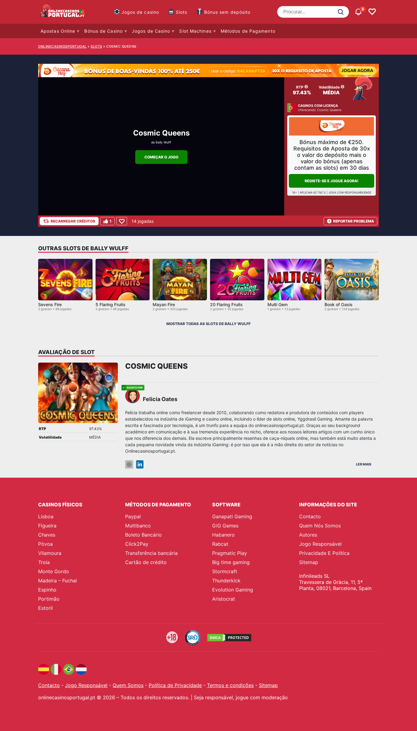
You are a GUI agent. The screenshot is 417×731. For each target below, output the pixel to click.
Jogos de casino (140, 12)
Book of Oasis (339, 304)
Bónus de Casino (103, 31)
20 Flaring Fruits (226, 304)
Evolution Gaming (232, 590)
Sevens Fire (50, 304)
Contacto (310, 516)
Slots (181, 12)
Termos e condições (230, 685)
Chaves (46, 535)
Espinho (47, 590)
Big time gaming (231, 562)
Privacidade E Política (324, 553)
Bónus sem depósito (227, 12)
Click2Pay (136, 544)
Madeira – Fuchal (57, 580)
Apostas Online (58, 31)
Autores (308, 535)
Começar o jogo (161, 157)
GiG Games (225, 526)
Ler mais (363, 464)
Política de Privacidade (175, 685)
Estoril (45, 608)
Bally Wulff (163, 142)
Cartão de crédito (146, 562)
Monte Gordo (53, 571)
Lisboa (45, 516)
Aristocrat (223, 599)
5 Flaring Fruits (110, 304)
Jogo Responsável (320, 544)
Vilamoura (49, 553)
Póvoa (45, 544)
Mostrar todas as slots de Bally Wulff (208, 323)
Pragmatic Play (229, 553)
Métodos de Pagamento (248, 31)
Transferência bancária (151, 553)
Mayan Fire (164, 304)
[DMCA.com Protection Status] (229, 637)
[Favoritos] (372, 11)
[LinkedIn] (139, 464)
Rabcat (220, 544)
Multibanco (138, 526)
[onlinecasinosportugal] (62, 12)
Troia (44, 562)
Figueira (47, 526)
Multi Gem (277, 304)
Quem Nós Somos (320, 526)
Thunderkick (226, 580)
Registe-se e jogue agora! (331, 181)
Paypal (133, 516)
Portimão (49, 599)
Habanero (223, 535)
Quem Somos (128, 685)
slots (96, 46)
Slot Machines (195, 31)
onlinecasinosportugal (62, 46)
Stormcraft (224, 571)
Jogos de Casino (151, 31)
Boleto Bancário (143, 535)
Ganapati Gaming (232, 516)
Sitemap (308, 562)
